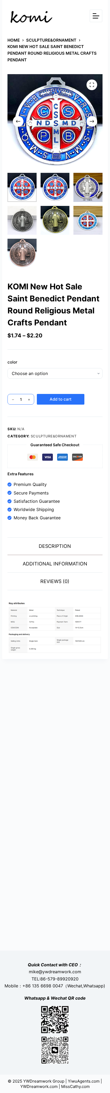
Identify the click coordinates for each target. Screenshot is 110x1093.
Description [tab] (55, 546)
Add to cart (61, 399)
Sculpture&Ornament (54, 436)
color (12, 362)
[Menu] (96, 16)
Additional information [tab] (55, 564)
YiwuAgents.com (84, 1081)
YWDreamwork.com (39, 1086)
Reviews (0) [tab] (54, 581)
